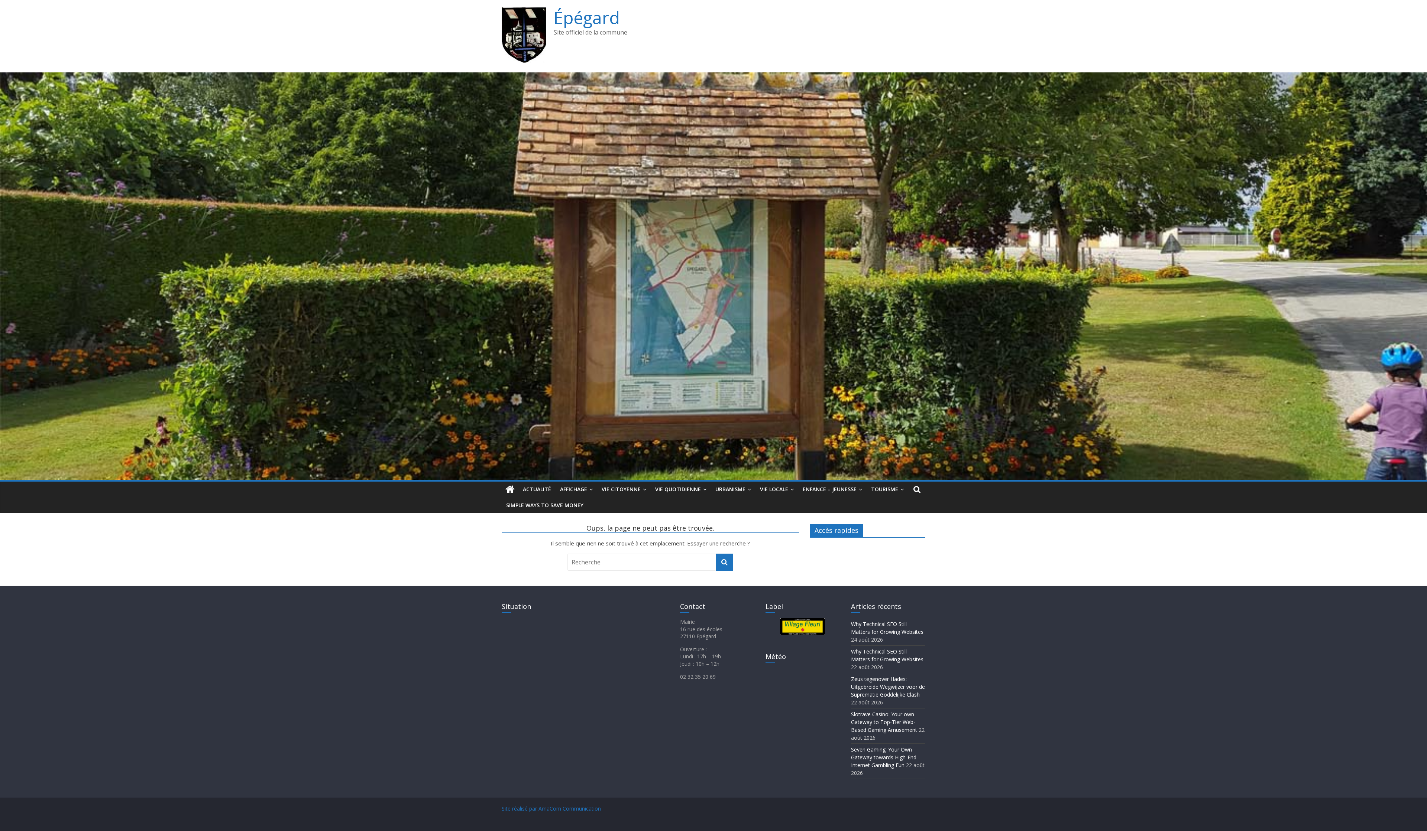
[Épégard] (713, 77)
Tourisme (884, 489)
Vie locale (774, 489)
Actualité (537, 489)
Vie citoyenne (621, 489)
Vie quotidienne (678, 489)
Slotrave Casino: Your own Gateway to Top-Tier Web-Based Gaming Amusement (884, 722)
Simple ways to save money (544, 505)
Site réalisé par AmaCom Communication (551, 808)
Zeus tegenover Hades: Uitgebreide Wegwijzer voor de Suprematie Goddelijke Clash (888, 686)
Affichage (573, 489)
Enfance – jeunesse (830, 489)
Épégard (587, 17)
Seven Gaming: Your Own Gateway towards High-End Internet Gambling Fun (883, 757)
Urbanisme (730, 489)
